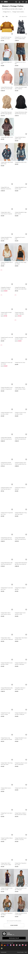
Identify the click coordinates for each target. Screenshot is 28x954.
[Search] (16, 1)
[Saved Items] (23, 1)
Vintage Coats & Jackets (18, 11)
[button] (2, 945)
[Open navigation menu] (2, 1)
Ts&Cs (26, 952)
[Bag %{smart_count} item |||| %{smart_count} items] (26, 1)
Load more (14, 925)
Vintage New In (7, 11)
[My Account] (19, 1)
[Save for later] (12, 33)
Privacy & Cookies (20, 952)
